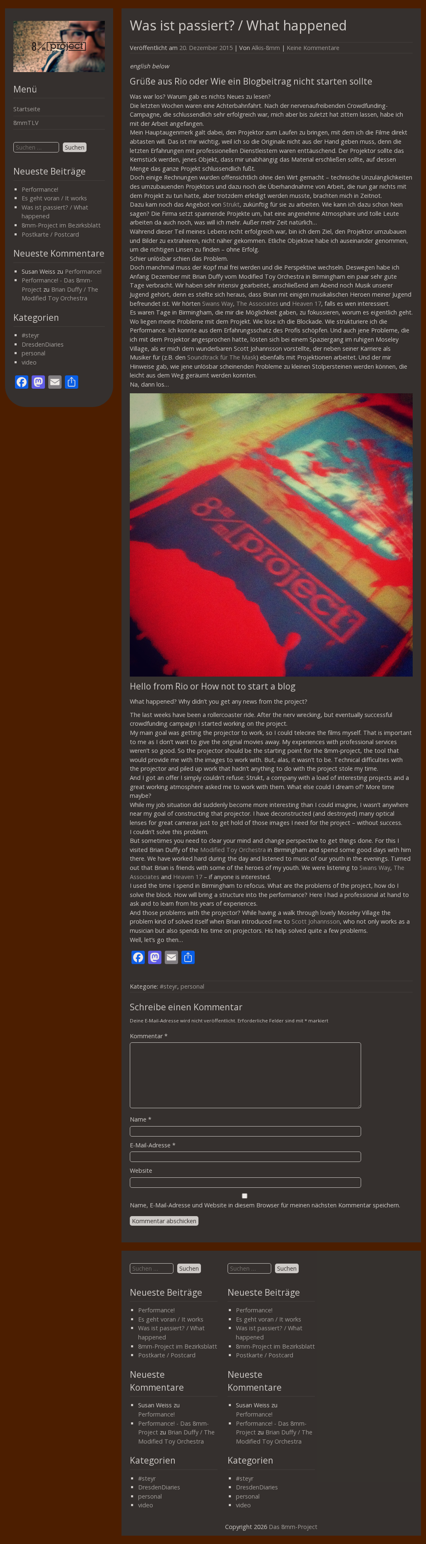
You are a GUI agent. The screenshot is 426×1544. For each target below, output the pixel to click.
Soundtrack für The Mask (221, 357)
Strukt (231, 204)
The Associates (257, 303)
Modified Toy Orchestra (233, 850)
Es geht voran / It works (54, 198)
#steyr (30, 335)
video (29, 362)
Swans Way (217, 303)
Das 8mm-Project (293, 1527)
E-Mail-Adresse (153, 1145)
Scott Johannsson (316, 921)
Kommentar (149, 1036)
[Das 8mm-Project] (59, 70)
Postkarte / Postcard (50, 234)
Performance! (40, 189)
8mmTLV (26, 123)
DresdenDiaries (43, 344)
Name (140, 1119)
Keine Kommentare (313, 48)
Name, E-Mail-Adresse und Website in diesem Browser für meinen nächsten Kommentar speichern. (265, 1205)
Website (141, 1170)
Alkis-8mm (266, 48)
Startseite (26, 109)
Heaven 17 (306, 303)
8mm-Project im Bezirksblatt (61, 225)
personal (33, 353)
